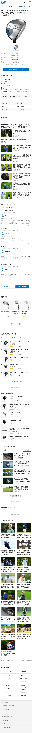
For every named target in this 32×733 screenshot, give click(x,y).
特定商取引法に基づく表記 (8, 706)
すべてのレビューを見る (9, 286)
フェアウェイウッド (16, 57)
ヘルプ (3, 723)
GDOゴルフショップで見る (16, 69)
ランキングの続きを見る (16, 381)
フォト (16, 6)
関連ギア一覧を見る (16, 324)
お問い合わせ (5, 720)
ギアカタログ (27, 6)
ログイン (26, 2)
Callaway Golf (15, 55)
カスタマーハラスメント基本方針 (9, 713)
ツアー (2, 6)
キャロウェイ (14, 53)
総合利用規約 (5, 702)
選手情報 (21, 6)
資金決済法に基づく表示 (7, 709)
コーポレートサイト (6, 727)
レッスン (11, 6)
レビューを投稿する (22, 286)
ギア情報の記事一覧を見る (16, 496)
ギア (7, 6)
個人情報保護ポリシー (7, 716)
